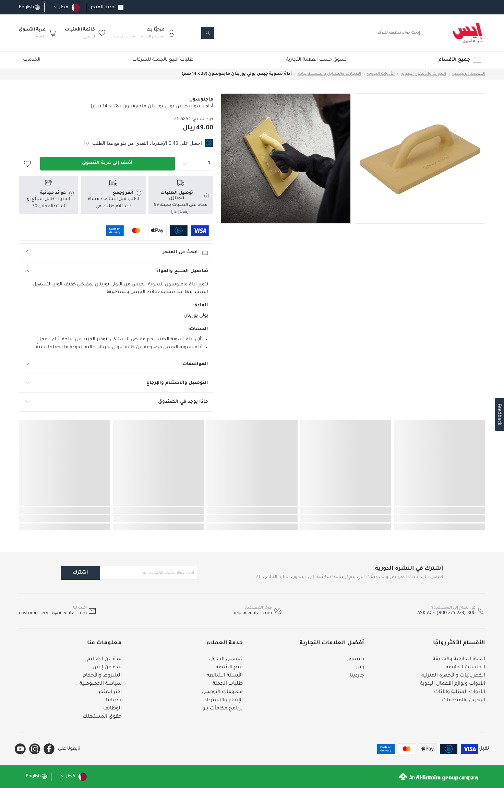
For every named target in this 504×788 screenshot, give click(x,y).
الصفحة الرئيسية (468, 74)
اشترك (80, 572)
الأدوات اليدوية (381, 74)
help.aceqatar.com (252, 613)
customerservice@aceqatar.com (53, 613)
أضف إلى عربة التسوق (107, 163)
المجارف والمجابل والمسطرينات (329, 74)
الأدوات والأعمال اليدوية (423, 74)
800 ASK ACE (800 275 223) (446, 613)
